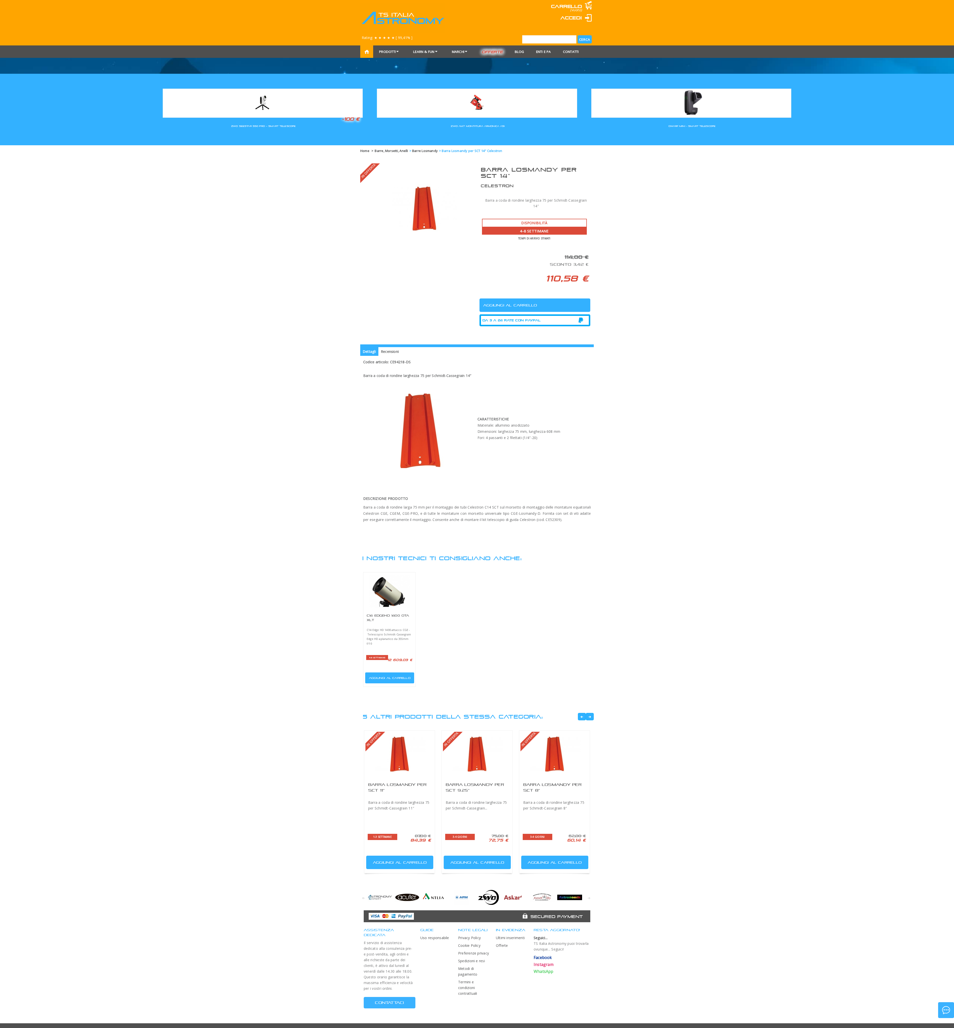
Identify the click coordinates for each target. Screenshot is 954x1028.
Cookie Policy (469, 945)
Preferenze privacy (473, 953)
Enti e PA (543, 51)
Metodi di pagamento (467, 971)
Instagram (544, 964)
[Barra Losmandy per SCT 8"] (554, 754)
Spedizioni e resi (471, 960)
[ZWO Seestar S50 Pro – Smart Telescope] (263, 102)
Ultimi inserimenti (510, 937)
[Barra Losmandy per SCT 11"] (399, 754)
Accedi (571, 17)
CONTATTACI (389, 1002)
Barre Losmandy (425, 150)
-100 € (351, 119)
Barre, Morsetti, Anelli (391, 150)
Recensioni (390, 351)
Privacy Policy (469, 937)
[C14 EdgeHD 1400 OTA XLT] (389, 591)
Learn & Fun (424, 51)
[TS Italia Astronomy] (402, 18)
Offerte (492, 52)
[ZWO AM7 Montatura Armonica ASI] (477, 102)
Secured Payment (556, 916)
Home (364, 150)
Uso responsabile (434, 937)
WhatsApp (544, 971)
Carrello (566, 6)
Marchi (458, 51)
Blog (519, 51)
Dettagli (369, 351)
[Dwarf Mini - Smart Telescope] (691, 102)
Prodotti (387, 51)
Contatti (571, 51)
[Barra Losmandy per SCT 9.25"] (477, 754)
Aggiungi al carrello (389, 677)
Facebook (543, 957)
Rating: (387, 37)
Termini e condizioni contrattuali (467, 988)
